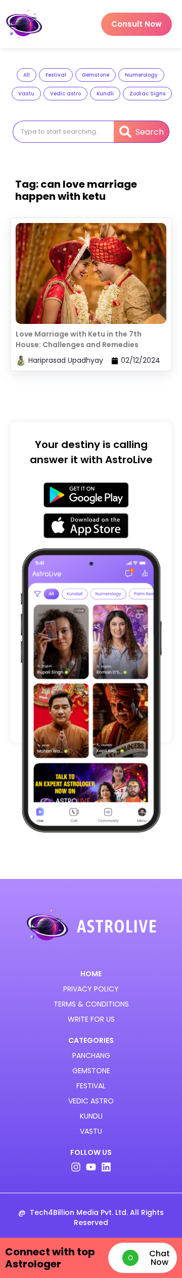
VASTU (91, 1131)
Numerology (141, 75)
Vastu (26, 93)
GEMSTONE (91, 1071)
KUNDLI (91, 1116)
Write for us (91, 1019)
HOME (91, 974)
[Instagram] (76, 1167)
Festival (56, 75)
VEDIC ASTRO (91, 1101)
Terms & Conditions (91, 1004)
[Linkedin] (106, 1167)
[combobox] (63, 132)
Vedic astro (65, 93)
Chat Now (159, 1258)
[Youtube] (91, 1167)
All (26, 75)
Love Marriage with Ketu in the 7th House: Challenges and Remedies (79, 339)
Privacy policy (91, 989)
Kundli (105, 93)
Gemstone (95, 75)
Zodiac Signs (147, 93)
